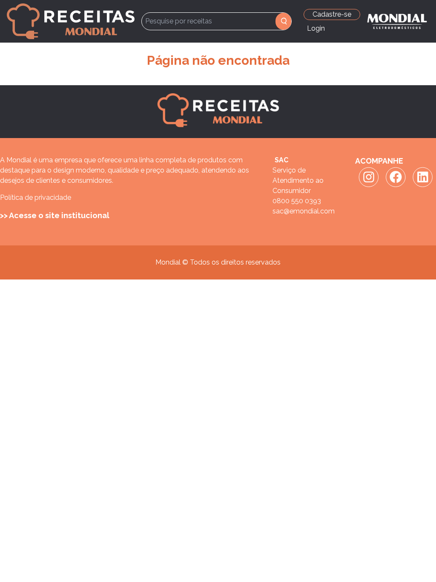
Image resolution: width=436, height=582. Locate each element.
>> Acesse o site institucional (54, 215)
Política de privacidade (35, 197)
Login (316, 28)
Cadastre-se (332, 14)
